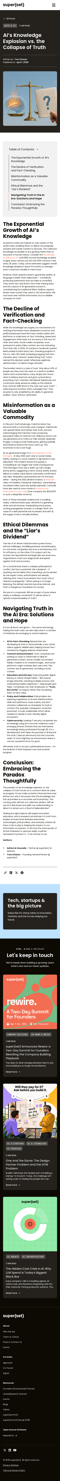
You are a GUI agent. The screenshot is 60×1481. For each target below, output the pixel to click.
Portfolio (7, 1357)
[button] (53, 5)
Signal (6, 1373)
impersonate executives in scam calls (26, 490)
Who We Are (9, 1331)
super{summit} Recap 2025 (16, 1420)
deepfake (50, 479)
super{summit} (10, 1414)
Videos (6, 1409)
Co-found (8, 1368)
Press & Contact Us (12, 1342)
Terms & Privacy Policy (14, 1470)
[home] (13, 5)
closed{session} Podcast (15, 1394)
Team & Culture (11, 1336)
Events (6, 1347)
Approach (8, 1362)
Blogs (5, 1404)
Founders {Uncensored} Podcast (19, 1388)
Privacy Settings (11, 1465)
